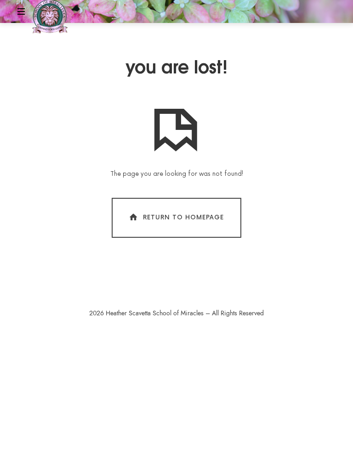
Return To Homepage (183, 217)
